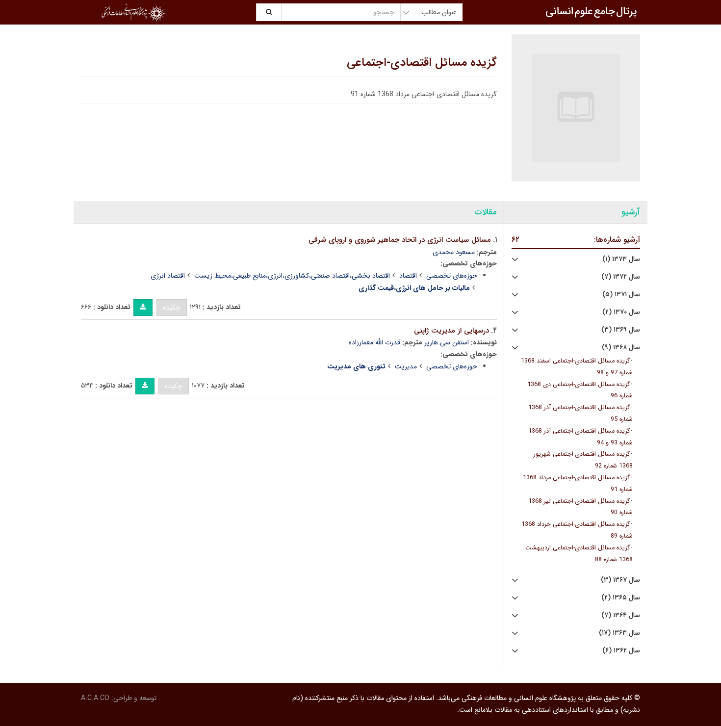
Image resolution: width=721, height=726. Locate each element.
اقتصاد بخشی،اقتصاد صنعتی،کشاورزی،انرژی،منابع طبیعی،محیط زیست (292, 275)
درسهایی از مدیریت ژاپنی (451, 331)
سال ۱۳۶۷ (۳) (620, 580)
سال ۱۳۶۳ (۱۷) (619, 633)
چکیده (171, 307)
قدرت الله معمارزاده (374, 342)
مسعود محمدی (454, 252)
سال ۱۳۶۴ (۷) (620, 615)
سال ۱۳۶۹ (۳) (620, 330)
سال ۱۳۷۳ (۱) (621, 259)
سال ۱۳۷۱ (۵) (621, 294)
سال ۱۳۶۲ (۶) (621, 651)
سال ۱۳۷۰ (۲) (621, 312)
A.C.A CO (95, 698)
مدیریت (406, 366)
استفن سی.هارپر (446, 342)
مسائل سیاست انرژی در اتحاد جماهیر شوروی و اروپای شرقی (400, 240)
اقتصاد (408, 275)
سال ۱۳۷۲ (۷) (620, 277)
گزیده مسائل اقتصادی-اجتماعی (422, 62)
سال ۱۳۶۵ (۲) (620, 598)
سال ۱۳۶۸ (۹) (621, 347)
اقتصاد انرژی (168, 275)
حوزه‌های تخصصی (451, 275)
